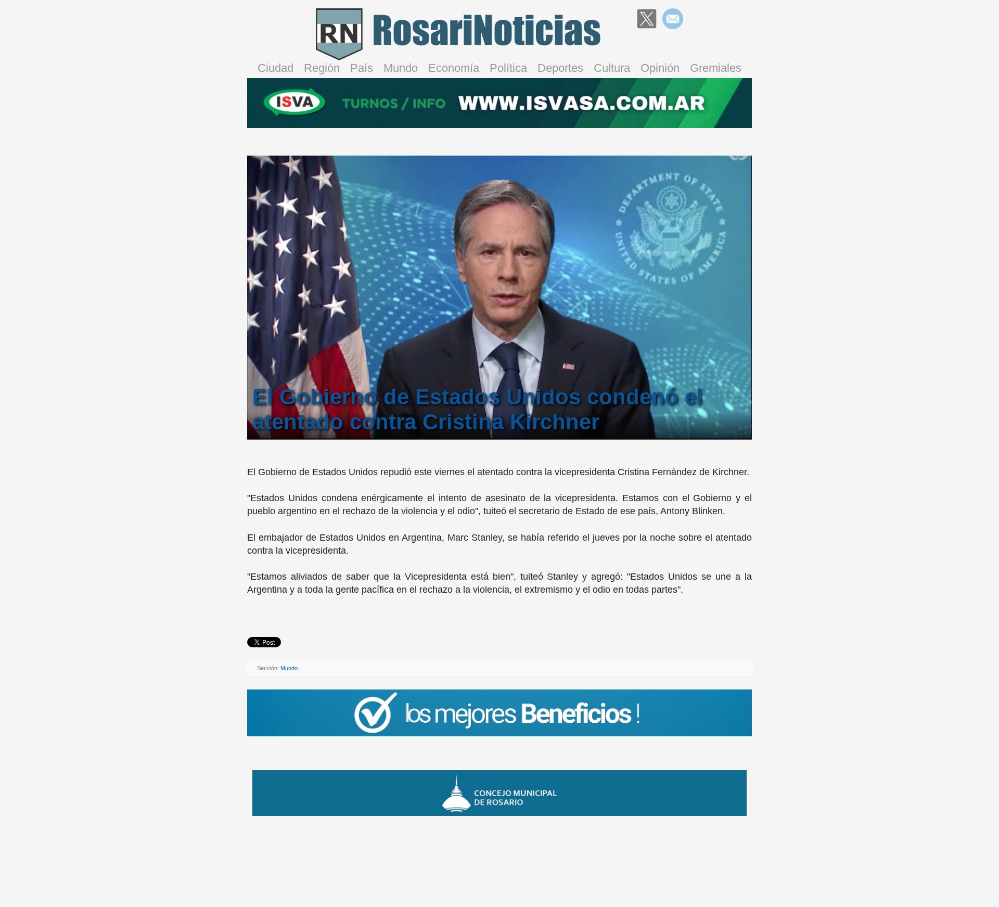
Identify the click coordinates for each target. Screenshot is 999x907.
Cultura (612, 67)
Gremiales (715, 67)
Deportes (560, 67)
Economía (453, 67)
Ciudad (275, 67)
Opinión (660, 67)
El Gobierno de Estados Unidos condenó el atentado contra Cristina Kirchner (477, 409)
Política (508, 67)
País (361, 67)
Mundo (400, 67)
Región (322, 67)
